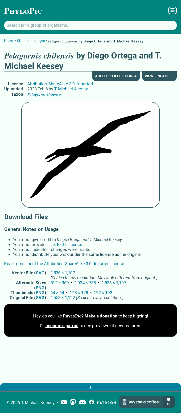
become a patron (61, 325)
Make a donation (101, 315)
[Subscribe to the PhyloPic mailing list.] (63, 402)
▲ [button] (90, 386)
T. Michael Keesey (71, 88)
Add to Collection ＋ (116, 76)
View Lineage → (159, 76)
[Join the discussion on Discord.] (82, 402)
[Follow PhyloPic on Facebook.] (91, 402)
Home (9, 41)
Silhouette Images (31, 41)
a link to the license (64, 244)
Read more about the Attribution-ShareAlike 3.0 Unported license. (64, 263)
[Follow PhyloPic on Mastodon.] (73, 402)
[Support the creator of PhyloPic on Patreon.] (106, 402)
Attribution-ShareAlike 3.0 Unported (60, 83)
